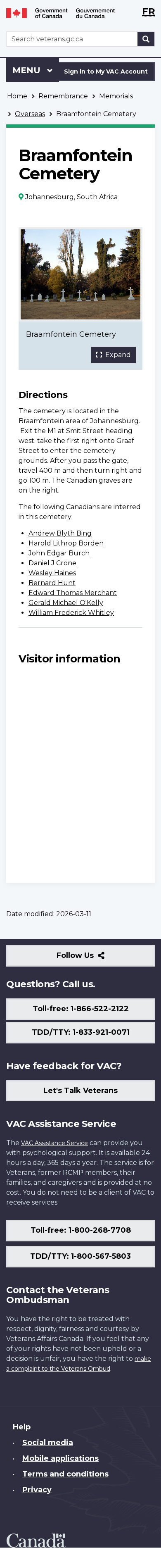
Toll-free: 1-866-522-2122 (81, 1008)
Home (17, 96)
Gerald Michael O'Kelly (65, 603)
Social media (47, 1442)
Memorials (116, 96)
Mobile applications (60, 1458)
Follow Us (93, 958)
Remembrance (63, 96)
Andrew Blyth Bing (60, 533)
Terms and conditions (65, 1474)
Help (22, 1426)
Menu (27, 70)
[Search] (146, 39)
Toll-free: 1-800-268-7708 (81, 1230)
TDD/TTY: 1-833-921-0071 (81, 1032)
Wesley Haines (52, 573)
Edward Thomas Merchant (72, 593)
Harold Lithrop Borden (66, 543)
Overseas (30, 114)
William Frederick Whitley (71, 613)
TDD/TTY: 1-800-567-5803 (80, 1256)
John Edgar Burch (59, 553)
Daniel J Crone (52, 563)
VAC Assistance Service (54, 1143)
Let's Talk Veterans (80, 1090)
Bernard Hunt (52, 583)
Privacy (37, 1489)
